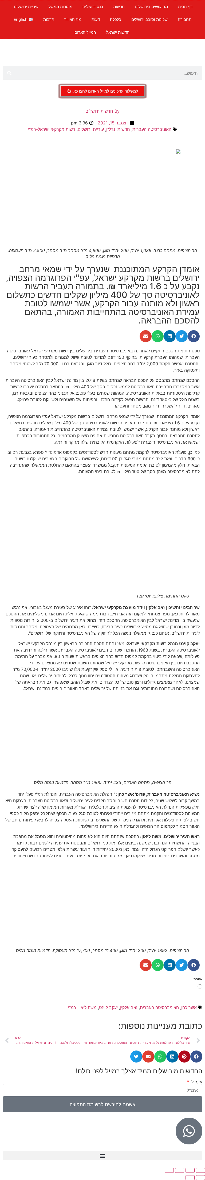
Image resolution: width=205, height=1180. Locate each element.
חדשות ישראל (117, 32)
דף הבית (185, 6)
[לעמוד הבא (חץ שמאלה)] (190, 1177)
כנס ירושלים (92, 6)
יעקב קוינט (108, 1007)
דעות (96, 19)
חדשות (119, 6)
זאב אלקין (128, 1007)
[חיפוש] (9, 73)
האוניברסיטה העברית (151, 129)
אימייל (196, 1082)
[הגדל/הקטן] (200, 1170)
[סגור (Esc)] (169, 1170)
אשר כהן (189, 1007)
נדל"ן (110, 129)
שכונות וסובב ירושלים (149, 19)
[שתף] (179, 1170)
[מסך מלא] (190, 1170)
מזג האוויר (72, 19)
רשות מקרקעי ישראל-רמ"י (51, 129)
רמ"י (72, 1007)
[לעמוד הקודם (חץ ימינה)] (200, 1177)
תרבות (48, 19)
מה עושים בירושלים (151, 6)
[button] (194, 336)
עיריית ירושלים (26, 6)
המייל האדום (85, 32)
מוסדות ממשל (60, 6)
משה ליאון (87, 1007)
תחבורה (184, 19)
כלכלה (115, 19)
